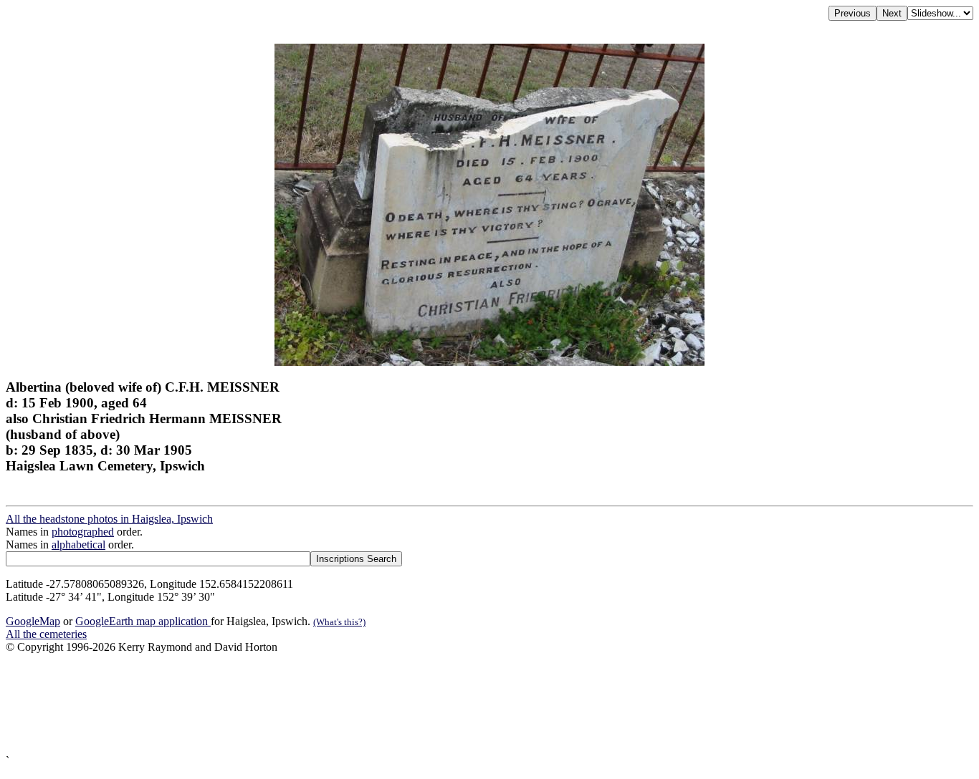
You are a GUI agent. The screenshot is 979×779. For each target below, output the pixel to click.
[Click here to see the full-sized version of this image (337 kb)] (489, 362)
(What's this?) (339, 621)
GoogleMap (33, 621)
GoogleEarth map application (143, 621)
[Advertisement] (436, 704)
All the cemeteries (46, 634)
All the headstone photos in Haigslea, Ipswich (109, 519)
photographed (83, 532)
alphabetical (78, 544)
